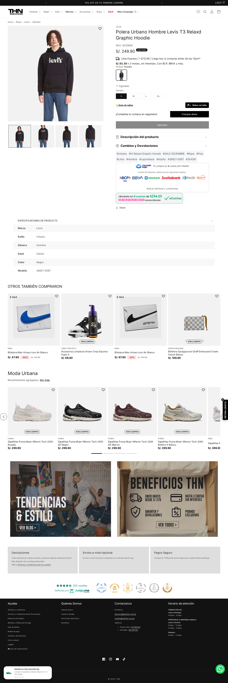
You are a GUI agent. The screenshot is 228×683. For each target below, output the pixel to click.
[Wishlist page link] (198, 11)
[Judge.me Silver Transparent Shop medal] (141, 588)
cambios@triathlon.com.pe (124, 619)
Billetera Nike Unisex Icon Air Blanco (28, 352)
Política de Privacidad (16, 619)
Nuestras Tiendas (67, 614)
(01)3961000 (135, 627)
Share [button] (122, 207)
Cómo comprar (13, 640)
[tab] (96, 453)
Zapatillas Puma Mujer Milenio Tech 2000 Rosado (30, 443)
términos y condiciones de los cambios (34, 565)
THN (118, 679)
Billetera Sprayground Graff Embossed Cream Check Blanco (193, 353)
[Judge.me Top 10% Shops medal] (167, 588)
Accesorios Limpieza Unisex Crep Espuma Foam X (84, 353)
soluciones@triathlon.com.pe (125, 614)
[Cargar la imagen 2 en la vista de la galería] (43, 136)
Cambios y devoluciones (17, 636)
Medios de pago (14, 632)
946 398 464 (133, 630)
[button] (35, 12)
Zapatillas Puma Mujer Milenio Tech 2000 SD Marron (130, 443)
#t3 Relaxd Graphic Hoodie (145, 153)
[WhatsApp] (220, 669)
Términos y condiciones (16, 610)
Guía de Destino (13, 627)
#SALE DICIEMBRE (174, 153)
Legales (10, 645)
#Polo (199, 153)
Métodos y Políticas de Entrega (19, 623)
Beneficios (65, 623)
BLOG (218, 3)
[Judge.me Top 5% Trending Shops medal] (154, 588)
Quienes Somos (67, 610)
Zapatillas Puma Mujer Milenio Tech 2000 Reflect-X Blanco (180, 443)
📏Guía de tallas (124, 105)
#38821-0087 (176, 159)
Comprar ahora (189, 114)
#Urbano (122, 153)
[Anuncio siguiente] (161, 3)
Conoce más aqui (153, 200)
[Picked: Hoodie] (121, 75)
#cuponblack (146, 159)
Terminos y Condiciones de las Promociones (24, 614)
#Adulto (161, 159)
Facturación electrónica (70, 619)
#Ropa (190, 153)
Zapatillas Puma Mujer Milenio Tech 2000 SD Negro (80, 443)
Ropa (18, 22)
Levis (26, 22)
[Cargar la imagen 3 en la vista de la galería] (67, 136)
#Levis (120, 159)
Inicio (10, 22)
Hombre (36, 22)
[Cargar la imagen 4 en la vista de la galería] (90, 136)
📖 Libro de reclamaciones (17, 649)
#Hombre (131, 159)
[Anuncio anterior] (46, 3)
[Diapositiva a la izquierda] (3, 416)
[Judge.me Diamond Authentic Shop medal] (101, 588)
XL (160, 97)
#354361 (191, 159)
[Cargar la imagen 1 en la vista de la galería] (20, 136)
